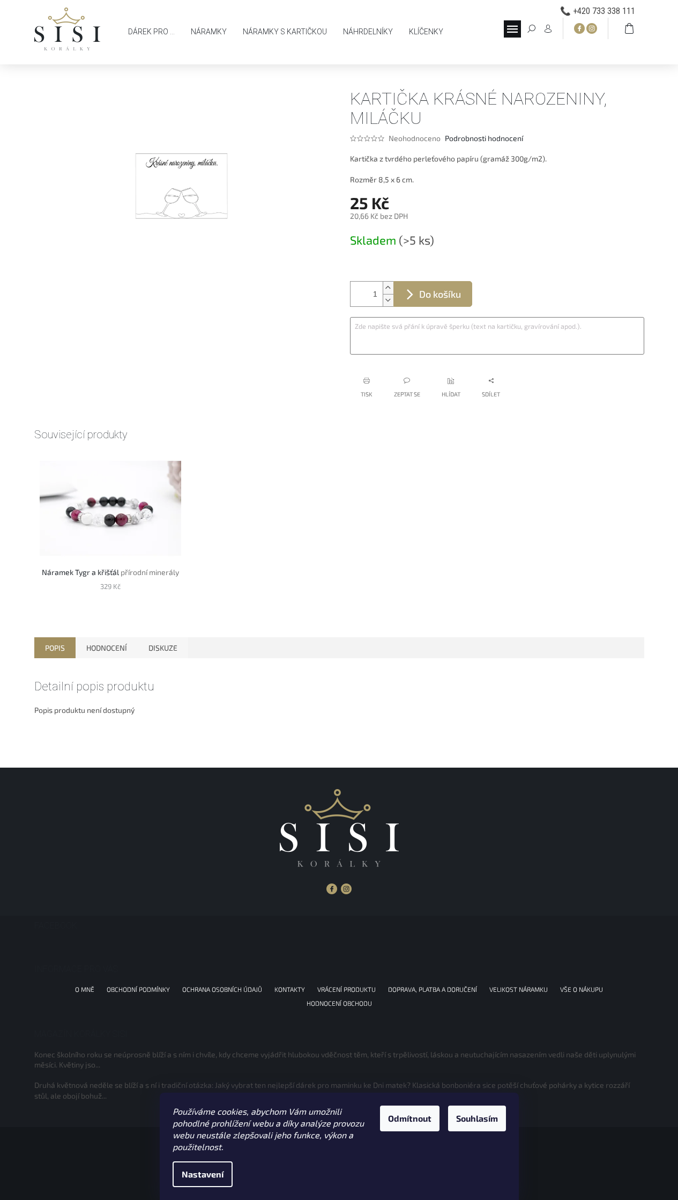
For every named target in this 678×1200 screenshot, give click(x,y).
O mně (84, 989)
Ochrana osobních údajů (222, 989)
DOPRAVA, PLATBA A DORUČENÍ (432, 989)
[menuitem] (151, 31)
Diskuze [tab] (162, 647)
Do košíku (440, 294)
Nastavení (202, 1174)
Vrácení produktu (346, 989)
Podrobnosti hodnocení (484, 138)
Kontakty (289, 989)
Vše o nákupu (581, 989)
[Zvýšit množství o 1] (388, 288)
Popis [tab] (55, 647)
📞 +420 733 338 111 (597, 11)
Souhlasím (477, 1118)
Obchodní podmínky (138, 989)
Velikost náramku (518, 989)
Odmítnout (409, 1118)
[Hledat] (531, 27)
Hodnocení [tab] (106, 647)
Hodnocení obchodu (339, 1003)
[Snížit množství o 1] (388, 300)
